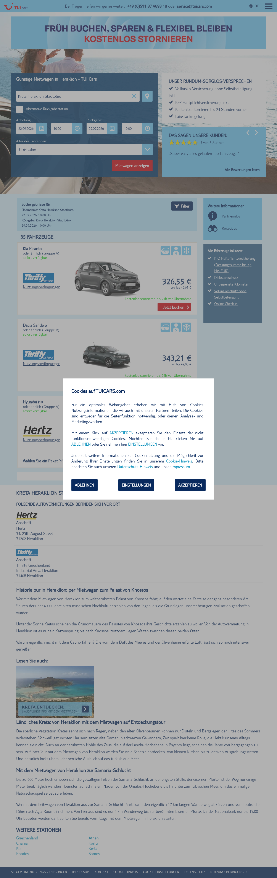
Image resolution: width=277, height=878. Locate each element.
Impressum (181, 466)
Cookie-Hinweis (179, 461)
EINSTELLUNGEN (136, 485)
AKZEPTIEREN (190, 485)
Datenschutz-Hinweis (135, 466)
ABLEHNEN (84, 485)
